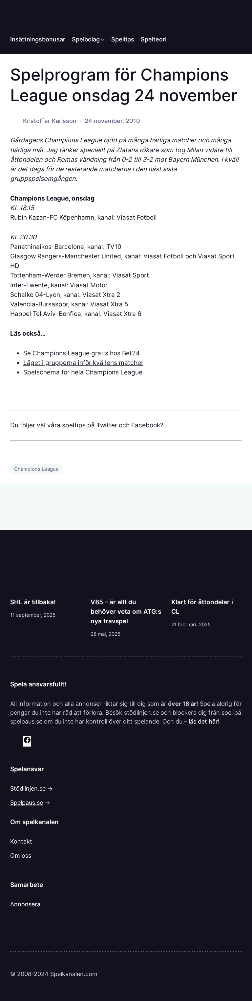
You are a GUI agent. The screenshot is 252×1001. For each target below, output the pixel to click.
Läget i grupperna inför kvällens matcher (83, 363)
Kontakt (21, 841)
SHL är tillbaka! (33, 602)
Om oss (20, 855)
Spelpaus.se (26, 802)
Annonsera (25, 904)
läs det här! (204, 721)
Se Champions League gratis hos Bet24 (83, 353)
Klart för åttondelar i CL (202, 606)
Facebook (145, 425)
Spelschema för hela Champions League (82, 372)
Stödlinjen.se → (31, 788)
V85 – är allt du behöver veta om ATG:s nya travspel (126, 611)
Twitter (106, 425)
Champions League (36, 469)
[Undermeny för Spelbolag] (103, 39)
